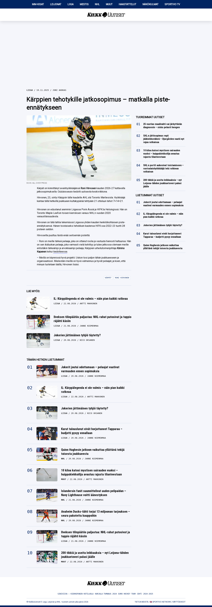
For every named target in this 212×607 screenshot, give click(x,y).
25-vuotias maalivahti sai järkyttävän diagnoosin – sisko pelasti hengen (162, 126)
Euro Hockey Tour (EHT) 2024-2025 (135, 594)
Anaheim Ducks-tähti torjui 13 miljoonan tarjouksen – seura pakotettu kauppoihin (95, 513)
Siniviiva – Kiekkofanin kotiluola (75, 594)
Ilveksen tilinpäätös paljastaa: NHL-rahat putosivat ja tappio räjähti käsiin (92, 319)
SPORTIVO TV (172, 4)
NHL (97, 4)
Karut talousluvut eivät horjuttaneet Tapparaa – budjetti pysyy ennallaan (91, 431)
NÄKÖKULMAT (150, 4)
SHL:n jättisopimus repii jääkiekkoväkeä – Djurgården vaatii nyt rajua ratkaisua (163, 139)
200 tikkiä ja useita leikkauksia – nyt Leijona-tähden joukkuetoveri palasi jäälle (95, 555)
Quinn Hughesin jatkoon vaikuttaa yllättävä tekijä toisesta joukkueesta (92, 452)
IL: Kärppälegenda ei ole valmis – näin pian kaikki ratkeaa (91, 298)
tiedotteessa (60, 251)
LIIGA (71, 4)
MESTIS (84, 4)
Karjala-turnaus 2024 (106, 594)
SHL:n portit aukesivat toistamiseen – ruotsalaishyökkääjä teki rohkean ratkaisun (163, 168)
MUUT (109, 4)
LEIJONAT (55, 4)
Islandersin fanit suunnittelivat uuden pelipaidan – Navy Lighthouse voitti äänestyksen (93, 493)
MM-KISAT (38, 4)
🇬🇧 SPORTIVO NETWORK (160, 602)
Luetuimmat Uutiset (150, 195)
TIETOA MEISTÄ (141, 602)
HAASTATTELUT (127, 4)
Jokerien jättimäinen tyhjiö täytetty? (77, 335)
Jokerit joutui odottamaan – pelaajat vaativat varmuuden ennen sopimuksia (90, 369)
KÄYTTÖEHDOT (179, 602)
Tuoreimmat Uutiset (150, 117)
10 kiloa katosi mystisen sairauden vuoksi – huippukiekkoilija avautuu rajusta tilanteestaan (91, 472)
